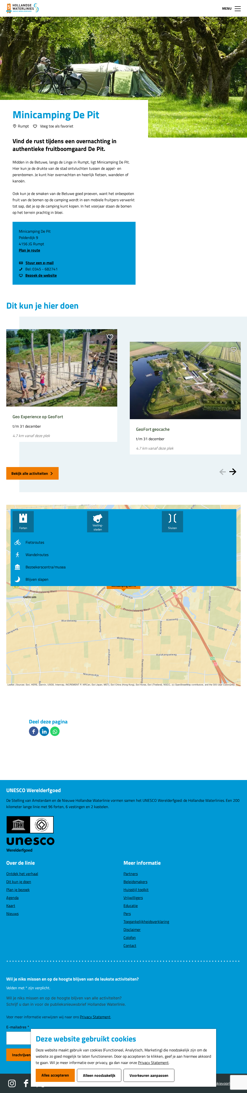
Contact (130, 945)
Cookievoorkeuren (226, 1083)
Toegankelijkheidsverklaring (146, 921)
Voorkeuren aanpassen (149, 1075)
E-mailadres (17, 1027)
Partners (131, 874)
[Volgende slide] (233, 471)
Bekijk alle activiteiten (29, 473)
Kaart (10, 905)
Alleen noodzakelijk (99, 1075)
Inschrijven (21, 1055)
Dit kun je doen (18, 882)
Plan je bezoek (18, 889)
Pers (127, 913)
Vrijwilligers (133, 897)
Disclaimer (132, 929)
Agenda (12, 897)
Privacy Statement (153, 1062)
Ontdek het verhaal (22, 874)
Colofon (130, 937)
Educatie (131, 905)
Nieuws (12, 913)
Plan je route (29, 250)
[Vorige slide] (222, 471)
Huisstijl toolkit (136, 889)
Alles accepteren (55, 1075)
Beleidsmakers (135, 882)
